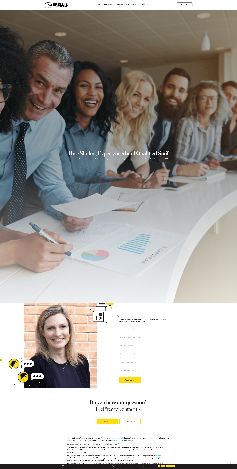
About (98, 4)
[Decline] (235, 466)
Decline (163, 466)
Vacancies (184, 5)
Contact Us (144, 4)
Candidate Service (122, 4)
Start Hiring (108, 4)
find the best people (116, 438)
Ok (159, 466)
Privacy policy (170, 466)
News (134, 4)
